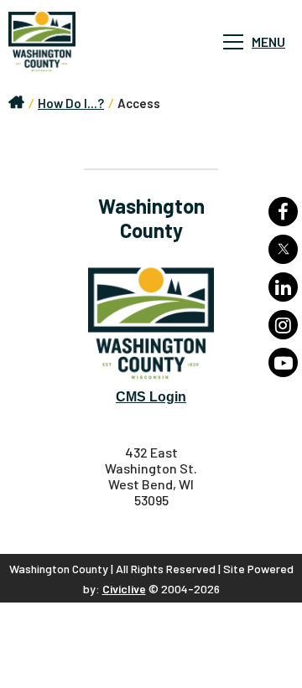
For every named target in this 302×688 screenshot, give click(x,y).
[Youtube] (283, 362)
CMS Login (151, 397)
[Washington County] (92, 41)
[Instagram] (283, 324)
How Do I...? (71, 103)
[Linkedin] (283, 287)
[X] (283, 249)
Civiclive (124, 589)
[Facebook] (283, 211)
